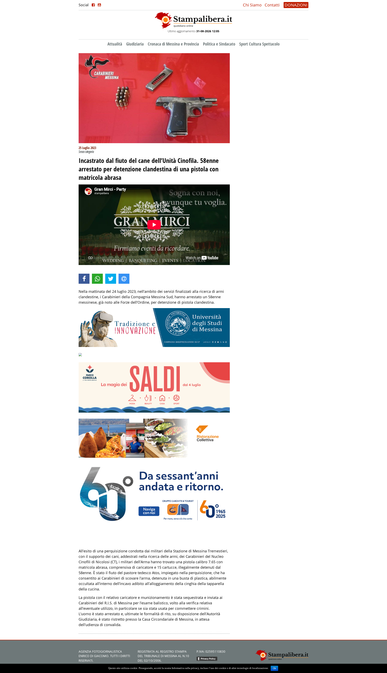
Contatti (272, 5)
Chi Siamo (252, 5)
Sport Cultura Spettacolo (259, 44)
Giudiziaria (135, 44)
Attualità (114, 44)
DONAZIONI (296, 5)
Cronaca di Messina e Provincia (173, 44)
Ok (274, 668)
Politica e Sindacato (219, 44)
